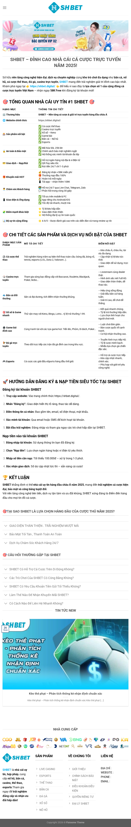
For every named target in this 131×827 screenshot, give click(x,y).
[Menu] (5, 7)
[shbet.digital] (65, 7)
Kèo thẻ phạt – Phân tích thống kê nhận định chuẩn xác (65, 693)
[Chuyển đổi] (6, 526)
